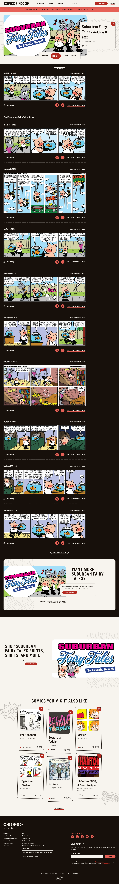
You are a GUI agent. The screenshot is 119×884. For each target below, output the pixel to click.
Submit (110, 857)
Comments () (10, 105)
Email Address (76, 853)
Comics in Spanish (9, 841)
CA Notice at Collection (28, 843)
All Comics (6, 846)
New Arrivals (26, 747)
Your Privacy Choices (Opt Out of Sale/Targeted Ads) (37, 852)
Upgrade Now (69, 592)
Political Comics (8, 843)
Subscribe (101, 3)
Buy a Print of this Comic (76, 105)
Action (81, 795)
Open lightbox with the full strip (45, 88)
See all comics (59, 808)
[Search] (89, 3)
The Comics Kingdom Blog (11, 838)
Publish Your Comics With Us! (30, 856)
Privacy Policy (26, 838)
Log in (112, 3)
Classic (81, 747)
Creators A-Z (7, 836)
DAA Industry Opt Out (28, 841)
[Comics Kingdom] (13, 824)
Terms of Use (25, 848)
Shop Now (31, 664)
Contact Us (25, 836)
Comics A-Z (7, 833)
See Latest (61, 69)
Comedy (52, 750)
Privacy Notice (105, 863)
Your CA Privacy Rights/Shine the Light (33, 846)
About (23, 833)
